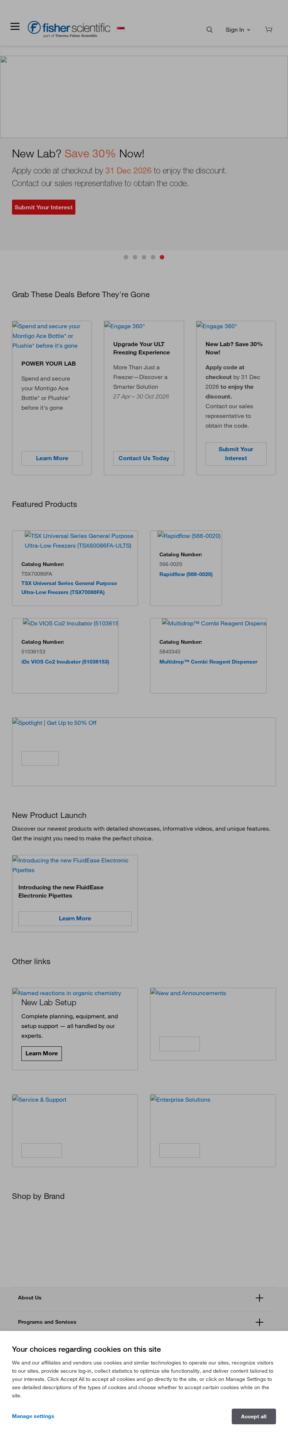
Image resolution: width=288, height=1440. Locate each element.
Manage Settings (33, 1416)
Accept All (254, 1416)
